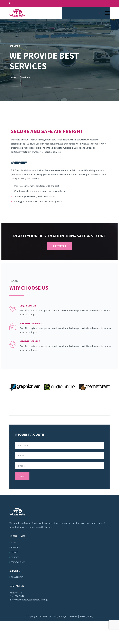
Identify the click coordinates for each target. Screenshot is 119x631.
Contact (15, 557)
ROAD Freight (17, 577)
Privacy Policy (18, 562)
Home (12, 77)
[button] (107, 13)
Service (14, 552)
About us (15, 547)
